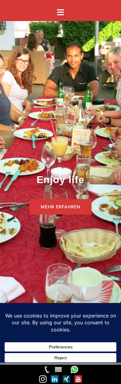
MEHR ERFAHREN (60, 206)
